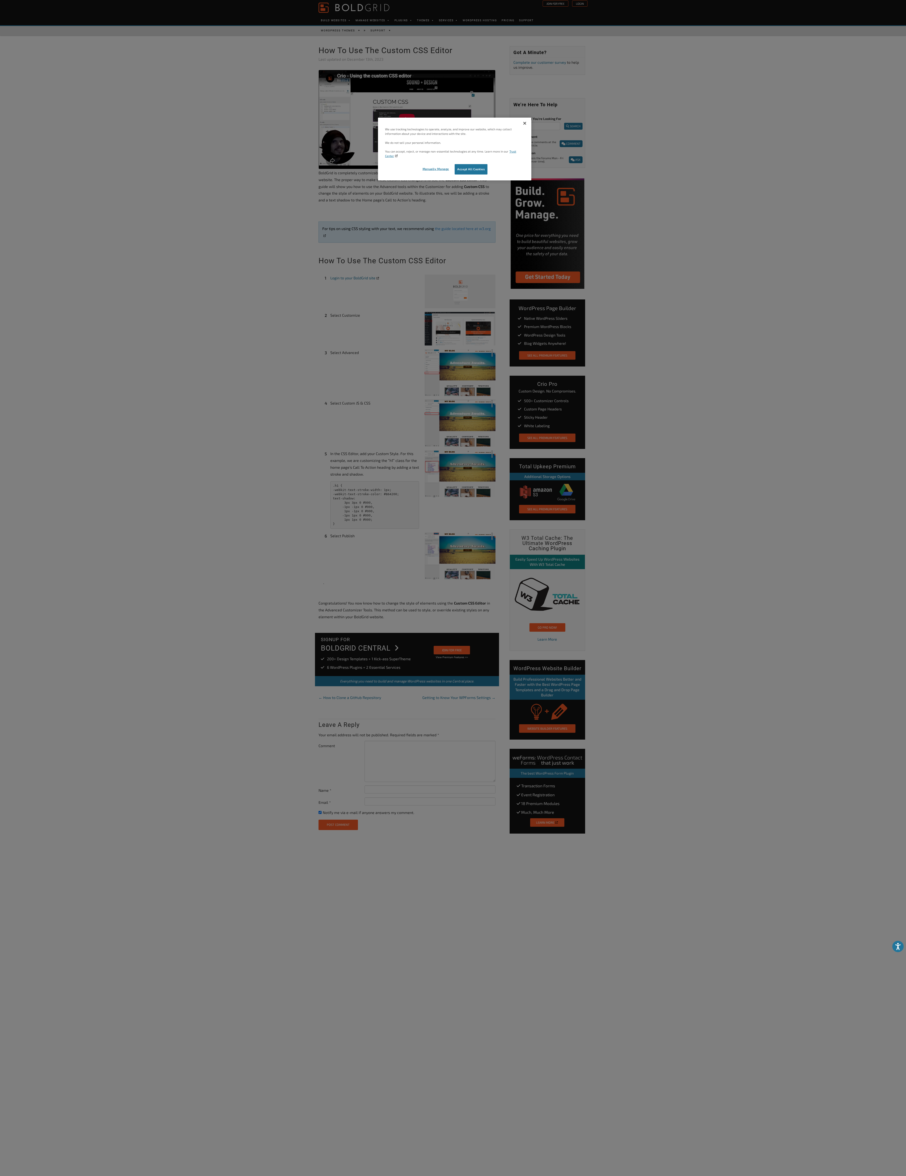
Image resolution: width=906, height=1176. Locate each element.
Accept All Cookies (471, 169)
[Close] (525, 123)
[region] (454, 149)
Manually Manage (436, 169)
